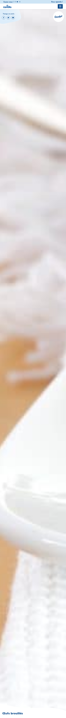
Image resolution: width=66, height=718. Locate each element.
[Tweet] (8, 17)
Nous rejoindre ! (57, 1)
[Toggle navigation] (60, 6)
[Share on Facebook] (3, 17)
